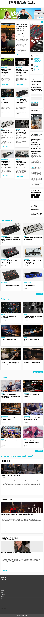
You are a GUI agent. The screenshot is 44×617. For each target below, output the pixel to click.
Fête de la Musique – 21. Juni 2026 (10, 441)
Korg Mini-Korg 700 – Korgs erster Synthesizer (6, 162)
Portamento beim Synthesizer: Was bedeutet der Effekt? (21, 132)
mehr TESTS (39, 293)
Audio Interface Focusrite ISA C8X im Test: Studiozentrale (33, 284)
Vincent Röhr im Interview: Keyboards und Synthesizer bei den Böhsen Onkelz (10, 396)
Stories (32, 161)
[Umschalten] (42, 577)
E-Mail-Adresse (33, 96)
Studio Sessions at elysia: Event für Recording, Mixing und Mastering (21, 29)
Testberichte (6, 220)
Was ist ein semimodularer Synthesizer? (5, 101)
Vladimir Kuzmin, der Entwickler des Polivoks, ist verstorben (32, 418)
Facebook (38, 192)
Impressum (3, 603)
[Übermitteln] (42, 22)
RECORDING (3, 588)
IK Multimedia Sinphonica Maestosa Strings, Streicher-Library (22, 71)
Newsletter (3, 601)
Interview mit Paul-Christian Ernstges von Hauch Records (31, 441)
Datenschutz (3, 608)
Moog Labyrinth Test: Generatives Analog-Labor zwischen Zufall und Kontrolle (22, 102)
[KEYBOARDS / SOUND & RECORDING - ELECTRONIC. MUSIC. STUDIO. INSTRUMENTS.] (22, 3)
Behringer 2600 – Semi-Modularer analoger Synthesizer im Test (10, 285)
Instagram (33, 192)
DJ (1, 581)
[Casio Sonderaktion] (22, 13)
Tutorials (5, 299)
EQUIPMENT (3, 586)
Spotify (38, 194)
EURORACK (3, 583)
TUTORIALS (3, 594)
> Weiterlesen (19, 54)
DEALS (2, 598)
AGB (2, 606)
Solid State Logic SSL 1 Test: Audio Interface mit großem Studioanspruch (10, 262)
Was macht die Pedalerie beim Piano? (32, 363)
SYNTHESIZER (3, 579)
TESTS (2, 592)
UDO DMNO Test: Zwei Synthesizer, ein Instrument (7, 132)
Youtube (33, 194)
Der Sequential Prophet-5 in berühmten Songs (8, 418)
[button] (1, 3)
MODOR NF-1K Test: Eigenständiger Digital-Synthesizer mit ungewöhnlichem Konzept (33, 262)
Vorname (32, 92)
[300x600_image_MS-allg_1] (36, 38)
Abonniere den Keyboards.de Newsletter (31, 395)
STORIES (2, 590)
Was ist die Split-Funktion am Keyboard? (31, 340)
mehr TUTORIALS (38, 372)
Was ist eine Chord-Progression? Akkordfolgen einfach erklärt (10, 363)
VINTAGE (2, 596)
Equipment (33, 167)
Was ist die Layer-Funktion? (8, 339)
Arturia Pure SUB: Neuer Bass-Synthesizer (6, 70)
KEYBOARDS (3, 577)
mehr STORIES (39, 450)
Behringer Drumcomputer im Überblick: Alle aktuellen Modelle (21, 163)
